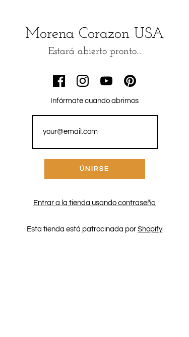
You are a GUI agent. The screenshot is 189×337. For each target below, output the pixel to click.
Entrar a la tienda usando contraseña (94, 203)
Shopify (150, 229)
